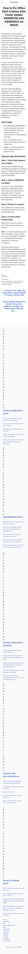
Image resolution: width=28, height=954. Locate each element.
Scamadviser (6, 929)
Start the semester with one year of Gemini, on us (13, 796)
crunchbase (6, 921)
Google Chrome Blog (11, 882)
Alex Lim (5, 275)
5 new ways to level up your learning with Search (13, 787)
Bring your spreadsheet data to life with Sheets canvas (14, 424)
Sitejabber (6, 933)
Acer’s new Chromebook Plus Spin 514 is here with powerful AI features (13, 546)
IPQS (4, 923)
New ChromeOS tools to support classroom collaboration (12, 535)
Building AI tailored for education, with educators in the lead (13, 522)
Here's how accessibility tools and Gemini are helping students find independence (12, 529)
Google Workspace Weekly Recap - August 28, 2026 (12, 651)
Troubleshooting (5, 279)
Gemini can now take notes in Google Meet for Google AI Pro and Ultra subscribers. (13, 441)
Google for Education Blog (11, 774)
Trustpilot (5, 937)
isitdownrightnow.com (9, 925)
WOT (4, 927)
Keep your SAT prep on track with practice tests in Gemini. (12, 801)
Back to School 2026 (8, 792)
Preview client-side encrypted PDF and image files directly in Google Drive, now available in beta (14, 665)
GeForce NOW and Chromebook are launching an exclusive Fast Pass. (13, 540)
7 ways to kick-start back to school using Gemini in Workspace (12, 419)
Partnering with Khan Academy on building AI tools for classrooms (12, 782)
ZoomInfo (5, 935)
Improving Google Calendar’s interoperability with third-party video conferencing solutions (13, 677)
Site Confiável (7, 940)
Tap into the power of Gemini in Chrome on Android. (14, 889)
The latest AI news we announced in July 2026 (13, 430)
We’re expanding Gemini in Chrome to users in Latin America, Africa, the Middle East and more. (13, 908)
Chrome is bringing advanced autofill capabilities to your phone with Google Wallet (13, 901)
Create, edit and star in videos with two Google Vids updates (14, 435)
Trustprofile (6, 931)
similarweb (6, 939)
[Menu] (2, 2)
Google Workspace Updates (13, 644)
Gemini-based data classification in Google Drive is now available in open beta (13, 657)
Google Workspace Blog (13, 412)
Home (2, 281)
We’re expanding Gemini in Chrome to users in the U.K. (13, 894)
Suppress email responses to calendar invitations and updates (13, 671)
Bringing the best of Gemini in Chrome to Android (13, 914)
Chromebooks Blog (13, 517)
